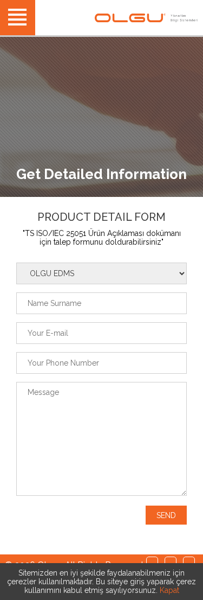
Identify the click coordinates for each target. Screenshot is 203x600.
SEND (166, 515)
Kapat (169, 590)
